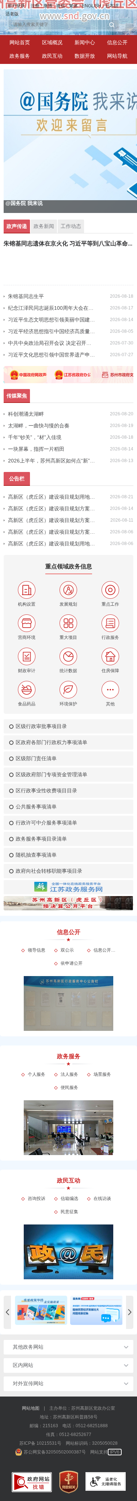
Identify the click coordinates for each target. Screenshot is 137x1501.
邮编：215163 (44, 1425)
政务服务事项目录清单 (41, 839)
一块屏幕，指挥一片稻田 (36, 449)
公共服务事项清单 (36, 806)
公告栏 (16, 478)
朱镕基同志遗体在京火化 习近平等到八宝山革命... (68, 243)
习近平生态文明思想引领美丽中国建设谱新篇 (52, 320)
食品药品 (26, 703)
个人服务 (36, 1074)
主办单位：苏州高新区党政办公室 (82, 1408)
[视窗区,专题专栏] (68, 1312)
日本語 (111, 5)
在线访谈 (102, 1198)
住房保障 (110, 670)
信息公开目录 (105, 950)
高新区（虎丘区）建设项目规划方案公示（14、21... (52, 532)
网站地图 (30, 1408)
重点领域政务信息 (68, 566)
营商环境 (26, 637)
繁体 (73, 5)
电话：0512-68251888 (85, 1425)
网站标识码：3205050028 (92, 1443)
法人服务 (69, 1074)
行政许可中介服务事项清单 (46, 823)
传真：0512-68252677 (68, 1434)
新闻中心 (85, 42)
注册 (35, 5)
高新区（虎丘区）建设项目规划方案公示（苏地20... (52, 520)
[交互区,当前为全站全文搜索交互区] (63, 25)
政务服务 (19, 56)
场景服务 (102, 1074)
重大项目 (68, 637)
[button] (111, 24)
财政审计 (26, 670)
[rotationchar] (68, 141)
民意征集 (69, 1211)
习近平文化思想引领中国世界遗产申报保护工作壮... (52, 355)
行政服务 (110, 637)
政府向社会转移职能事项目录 (49, 871)
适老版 (12, 13)
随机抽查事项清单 (36, 855)
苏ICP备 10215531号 (40, 1443)
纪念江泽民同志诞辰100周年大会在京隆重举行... (52, 308)
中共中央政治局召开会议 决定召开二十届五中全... (52, 343)
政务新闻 (44, 226)
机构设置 (26, 604)
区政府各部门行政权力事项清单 (51, 742)
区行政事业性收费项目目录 (46, 790)
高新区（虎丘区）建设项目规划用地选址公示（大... (52, 497)
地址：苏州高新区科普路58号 (69, 1417)
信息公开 (117, 42)
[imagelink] (32, 1482)
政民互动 (52, 56)
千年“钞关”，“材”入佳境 (34, 437)
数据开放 (85, 56)
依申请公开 (72, 963)
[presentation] (7, 1312)
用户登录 (16, 5)
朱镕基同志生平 (26, 296)
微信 (60, 5)
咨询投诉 (36, 1198)
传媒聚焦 (17, 396)
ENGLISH (91, 5)
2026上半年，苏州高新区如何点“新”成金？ (52, 461)
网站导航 (117, 56)
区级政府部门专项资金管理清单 (51, 774)
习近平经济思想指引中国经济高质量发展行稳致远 (52, 331)
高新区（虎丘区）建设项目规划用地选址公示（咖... (52, 543)
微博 (47, 5)
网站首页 (19, 42)
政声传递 (17, 226)
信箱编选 (69, 1198)
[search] (60, 24)
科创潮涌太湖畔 (26, 414)
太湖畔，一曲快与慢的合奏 (38, 425)
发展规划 (68, 604)
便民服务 (69, 1087)
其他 (110, 703)
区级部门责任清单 (36, 758)
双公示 (67, 950)
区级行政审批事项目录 (41, 726)
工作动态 (71, 226)
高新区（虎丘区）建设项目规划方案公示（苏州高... (52, 508)
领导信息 (36, 950)
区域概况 (52, 42)
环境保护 (68, 703)
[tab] (52, 43)
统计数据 (68, 670)
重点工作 (110, 604)
